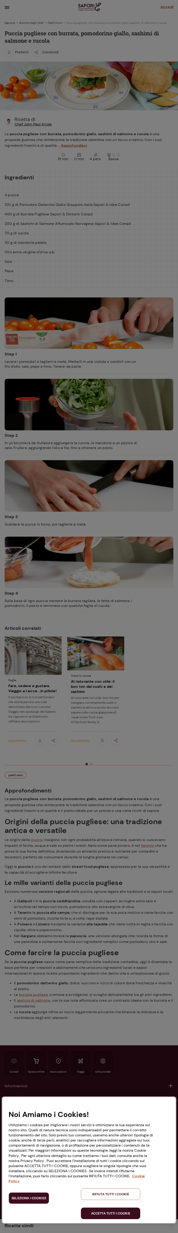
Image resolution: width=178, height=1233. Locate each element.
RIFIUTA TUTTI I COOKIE (110, 1194)
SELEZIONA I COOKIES (29, 1198)
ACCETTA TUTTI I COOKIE (110, 1213)
